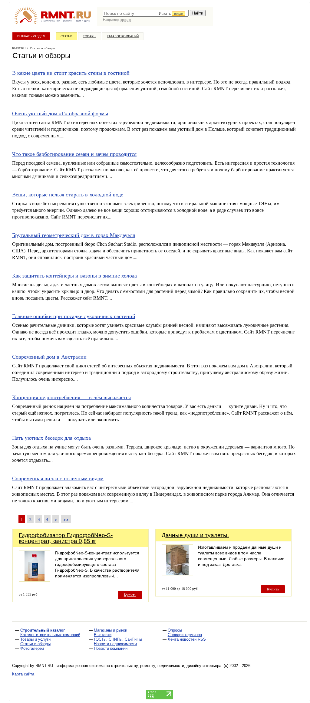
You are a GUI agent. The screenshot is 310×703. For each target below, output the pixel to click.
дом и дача (83, 20)
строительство (50, 20)
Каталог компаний (123, 36)
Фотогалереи (32, 648)
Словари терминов (185, 634)
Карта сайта (23, 674)
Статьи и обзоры (35, 644)
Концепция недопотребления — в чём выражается (71, 397)
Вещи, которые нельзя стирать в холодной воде (67, 194)
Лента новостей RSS (187, 639)
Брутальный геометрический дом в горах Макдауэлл (73, 234)
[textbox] (146, 13)
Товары (89, 36)
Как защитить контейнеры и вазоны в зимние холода (74, 275)
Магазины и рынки (110, 630)
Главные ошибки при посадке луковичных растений (73, 316)
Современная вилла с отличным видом (58, 478)
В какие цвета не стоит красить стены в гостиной (71, 72)
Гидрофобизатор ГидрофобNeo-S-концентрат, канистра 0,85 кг (66, 538)
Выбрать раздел (31, 36)
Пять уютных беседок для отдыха (51, 437)
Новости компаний (110, 648)
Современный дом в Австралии (49, 356)
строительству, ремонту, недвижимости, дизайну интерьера (166, 665)
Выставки (102, 634)
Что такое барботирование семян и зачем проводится (74, 153)
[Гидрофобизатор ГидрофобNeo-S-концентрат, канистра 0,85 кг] (34, 580)
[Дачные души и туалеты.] (177, 574)
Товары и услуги (35, 639)
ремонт (67, 20)
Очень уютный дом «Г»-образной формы (60, 113)
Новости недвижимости (115, 644)
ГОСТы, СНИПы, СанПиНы (118, 639)
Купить (130, 595)
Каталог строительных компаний (50, 634)
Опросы (175, 630)
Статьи (66, 36)
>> (66, 519)
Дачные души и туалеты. (195, 535)
